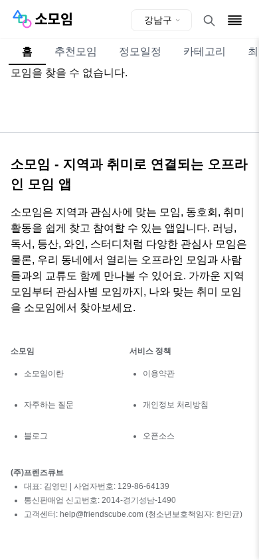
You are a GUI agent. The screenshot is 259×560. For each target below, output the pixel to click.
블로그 (36, 436)
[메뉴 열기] (234, 20)
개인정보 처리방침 (176, 404)
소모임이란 (44, 373)
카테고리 (204, 51)
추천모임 (75, 51)
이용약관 (159, 373)
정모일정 (140, 51)
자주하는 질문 (49, 404)
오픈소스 (159, 436)
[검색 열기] (209, 20)
